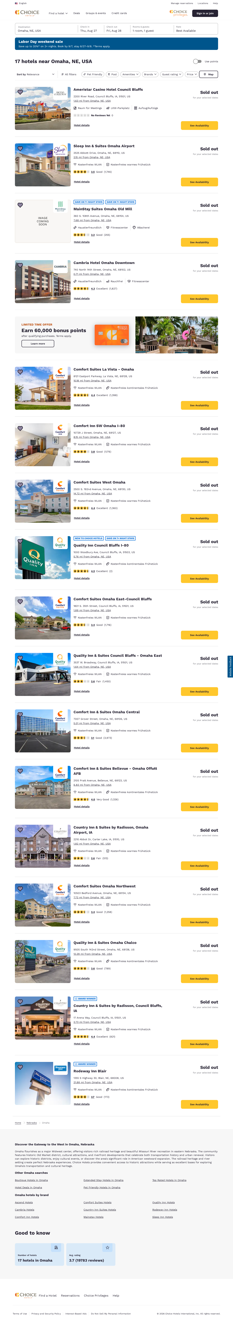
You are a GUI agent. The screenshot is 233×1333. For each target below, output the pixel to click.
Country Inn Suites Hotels (100, 1209)
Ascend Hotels (24, 1202)
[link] (37, 343)
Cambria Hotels (24, 1209)
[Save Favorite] (20, 92)
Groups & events (96, 13)
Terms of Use (20, 1313)
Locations (203, 3)
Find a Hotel (48, 1295)
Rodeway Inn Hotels (164, 1209)
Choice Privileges (96, 1295)
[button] (230, 667)
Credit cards (119, 13)
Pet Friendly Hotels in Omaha (102, 1187)
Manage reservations (182, 3)
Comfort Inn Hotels (27, 1216)
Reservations (70, 1295)
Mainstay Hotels (93, 1216)
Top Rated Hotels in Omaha (169, 1180)
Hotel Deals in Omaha (28, 1187)
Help (215, 3)
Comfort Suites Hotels (97, 1202)
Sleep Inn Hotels (162, 1216)
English (23, 3)
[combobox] (58, 13)
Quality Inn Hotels (163, 1202)
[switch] (198, 61)
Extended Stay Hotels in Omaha (103, 1180)
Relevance (28, 74)
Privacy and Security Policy (46, 1313)
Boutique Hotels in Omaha (31, 1180)
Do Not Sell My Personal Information (111, 1313)
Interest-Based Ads (75, 1313)
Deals (76, 13)
